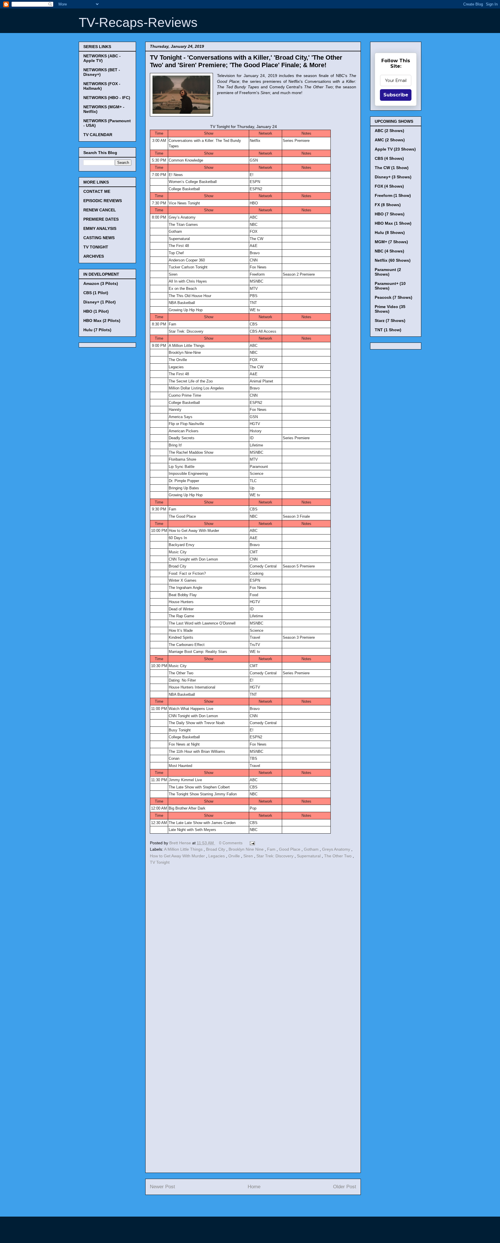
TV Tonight (160, 862)
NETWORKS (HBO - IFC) (106, 97)
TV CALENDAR (97, 134)
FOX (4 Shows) (389, 186)
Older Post (344, 1186)
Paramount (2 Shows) (388, 272)
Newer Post (162, 1186)
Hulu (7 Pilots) (97, 329)
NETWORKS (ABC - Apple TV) (102, 58)
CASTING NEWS (99, 237)
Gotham (312, 849)
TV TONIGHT (95, 247)
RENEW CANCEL (99, 210)
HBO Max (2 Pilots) (101, 320)
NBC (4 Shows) (389, 251)
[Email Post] (251, 843)
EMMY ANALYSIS (99, 228)
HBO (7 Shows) (390, 214)
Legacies (217, 856)
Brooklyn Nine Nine (247, 849)
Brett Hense (180, 843)
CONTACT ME (96, 191)
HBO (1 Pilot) (96, 311)
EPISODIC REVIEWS (102, 200)
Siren (248, 856)
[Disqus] (253, 946)
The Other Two (338, 856)
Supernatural (309, 856)
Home (254, 1186)
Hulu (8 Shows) (390, 232)
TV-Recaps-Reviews (138, 22)
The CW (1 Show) (392, 167)
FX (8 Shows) (388, 204)
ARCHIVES (93, 256)
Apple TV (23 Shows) (395, 149)
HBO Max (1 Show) (393, 223)
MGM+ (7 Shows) (391, 241)
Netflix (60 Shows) (393, 260)
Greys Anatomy (336, 849)
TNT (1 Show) (388, 329)
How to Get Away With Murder (178, 856)
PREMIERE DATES (101, 219)
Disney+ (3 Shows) (393, 177)
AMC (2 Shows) (390, 140)
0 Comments (230, 843)
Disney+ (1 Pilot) (99, 302)
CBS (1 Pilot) (95, 292)
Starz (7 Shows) (390, 320)
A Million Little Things (184, 849)
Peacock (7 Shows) (393, 297)
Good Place (290, 849)
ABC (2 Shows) (389, 130)
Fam (272, 849)
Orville (234, 856)
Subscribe (395, 95)
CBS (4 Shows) (389, 158)
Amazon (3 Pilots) (100, 283)
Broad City (216, 849)
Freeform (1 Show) (393, 195)
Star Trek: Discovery (275, 856)
